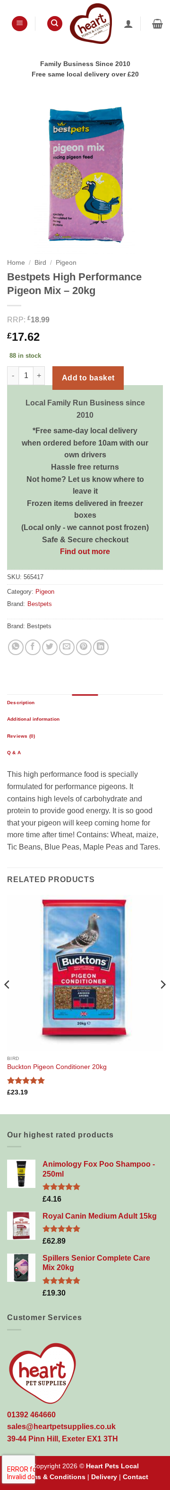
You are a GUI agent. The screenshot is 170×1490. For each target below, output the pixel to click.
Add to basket (88, 378)
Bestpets (39, 603)
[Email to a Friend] (67, 647)
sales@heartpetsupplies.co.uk (61, 1427)
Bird (40, 262)
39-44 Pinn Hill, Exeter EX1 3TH (62, 1439)
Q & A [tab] (14, 752)
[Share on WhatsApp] (16, 647)
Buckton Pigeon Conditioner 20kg (57, 1066)
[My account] (128, 23)
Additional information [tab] (33, 719)
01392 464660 (31, 1415)
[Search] (54, 24)
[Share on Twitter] (50, 647)
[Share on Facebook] (33, 647)
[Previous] (7, 1003)
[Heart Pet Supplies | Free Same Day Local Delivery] (91, 23)
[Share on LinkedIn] (101, 647)
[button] (19, 24)
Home (16, 262)
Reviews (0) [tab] (21, 736)
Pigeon (66, 262)
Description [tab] (20, 702)
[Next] (162, 1003)
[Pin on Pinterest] (84, 647)
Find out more (85, 551)
